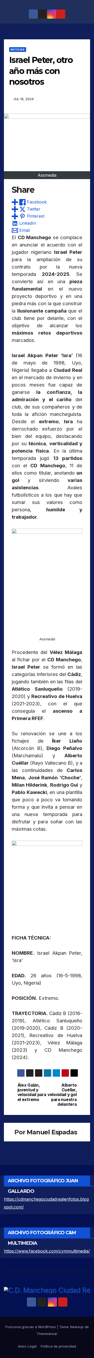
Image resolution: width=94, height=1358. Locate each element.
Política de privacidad (58, 1346)
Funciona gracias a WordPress (31, 1327)
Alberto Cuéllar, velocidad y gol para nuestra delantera (62, 1095)
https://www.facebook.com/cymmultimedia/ (47, 1251)
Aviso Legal (27, 1346)
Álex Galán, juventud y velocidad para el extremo (31, 1092)
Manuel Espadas (52, 1132)
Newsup (77, 1327)
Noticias (18, 49)
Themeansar (47, 1334)
